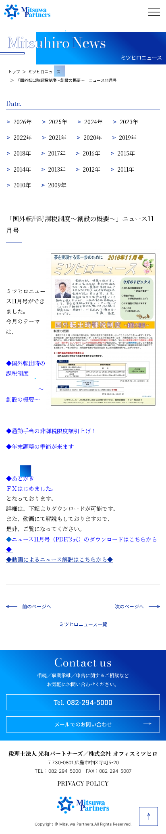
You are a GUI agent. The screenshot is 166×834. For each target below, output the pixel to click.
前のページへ (36, 606)
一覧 (102, 623)
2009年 (57, 185)
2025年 (58, 122)
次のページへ (129, 606)
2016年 (91, 153)
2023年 (129, 122)
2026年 (22, 122)
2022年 (22, 137)
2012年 (91, 169)
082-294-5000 (83, 702)
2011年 (125, 169)
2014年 (22, 169)
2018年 (22, 153)
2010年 (22, 185)
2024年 (93, 122)
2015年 (126, 153)
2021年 (57, 137)
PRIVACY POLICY (83, 783)
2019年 (128, 137)
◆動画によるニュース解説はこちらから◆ (59, 559)
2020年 (92, 137)
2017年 (57, 153)
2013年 (57, 169)
